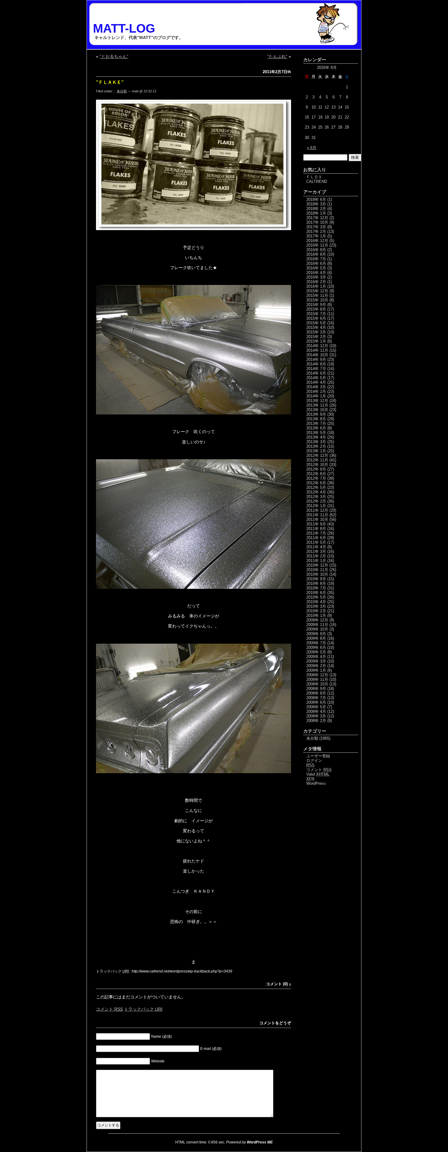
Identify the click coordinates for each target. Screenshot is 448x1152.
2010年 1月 (316, 615)
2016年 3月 (316, 277)
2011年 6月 (316, 537)
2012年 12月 (317, 455)
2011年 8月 (316, 528)
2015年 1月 (316, 341)
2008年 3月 (316, 716)
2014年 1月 (316, 396)
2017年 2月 (316, 231)
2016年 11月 (317, 245)
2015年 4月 (316, 327)
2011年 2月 (316, 556)
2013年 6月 (316, 428)
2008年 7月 (316, 697)
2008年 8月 (316, 693)
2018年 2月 (316, 208)
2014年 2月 (316, 391)
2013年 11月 (317, 405)
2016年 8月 (316, 254)
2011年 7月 (316, 533)
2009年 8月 (316, 638)
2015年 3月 (316, 332)
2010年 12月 (317, 565)
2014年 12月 (317, 345)
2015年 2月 (316, 336)
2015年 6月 (316, 318)
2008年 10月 (317, 684)
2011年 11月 (317, 515)
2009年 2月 (316, 665)
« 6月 (311, 147)
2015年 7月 (316, 313)
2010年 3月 (316, 606)
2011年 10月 (317, 519)
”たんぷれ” (277, 56)
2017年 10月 (317, 222)
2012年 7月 (316, 478)
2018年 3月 (316, 204)
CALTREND (316, 181)
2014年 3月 (316, 387)
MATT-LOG (124, 28)
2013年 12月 (317, 400)
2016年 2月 (316, 281)
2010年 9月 (316, 579)
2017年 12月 (317, 217)
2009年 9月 (316, 633)
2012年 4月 (316, 492)
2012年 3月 (316, 496)
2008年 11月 (317, 679)
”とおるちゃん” (114, 56)
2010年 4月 (316, 601)
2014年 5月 (316, 377)
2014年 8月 (316, 364)
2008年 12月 (317, 675)
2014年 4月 (316, 382)
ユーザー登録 (318, 756)
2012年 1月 (316, 505)
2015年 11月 (317, 295)
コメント (109, 1009)
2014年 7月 (316, 368)
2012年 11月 (317, 460)
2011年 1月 (316, 560)
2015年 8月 (316, 309)
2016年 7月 (316, 259)
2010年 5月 (316, 597)
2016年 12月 (317, 240)
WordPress (316, 783)
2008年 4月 (316, 711)
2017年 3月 (316, 227)
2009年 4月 (316, 656)
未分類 (122, 91)
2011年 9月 (316, 524)
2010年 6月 (316, 592)
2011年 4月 (316, 547)
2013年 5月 (316, 432)
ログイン (314, 760)
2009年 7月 (316, 643)
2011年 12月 (317, 510)
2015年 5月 (316, 323)
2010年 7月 (316, 588)
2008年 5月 (316, 707)
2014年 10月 (317, 355)
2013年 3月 (316, 441)
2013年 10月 (317, 409)
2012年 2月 (316, 501)
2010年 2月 (316, 611)
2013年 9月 (316, 414)
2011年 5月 (316, 542)
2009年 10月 (317, 629)
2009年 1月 (316, 670)
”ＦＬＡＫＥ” (110, 82)
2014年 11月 (317, 350)
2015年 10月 (317, 300)
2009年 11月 (317, 624)
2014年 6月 (316, 373)
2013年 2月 (316, 446)
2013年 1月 (316, 451)
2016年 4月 (316, 272)
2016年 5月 (316, 268)
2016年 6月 (316, 263)
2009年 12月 (317, 620)
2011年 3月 (316, 551)
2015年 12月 (317, 291)
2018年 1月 (316, 213)
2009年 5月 (316, 652)
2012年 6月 (316, 483)
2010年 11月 (317, 569)
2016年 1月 (316, 286)
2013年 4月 (316, 437)
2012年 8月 (316, 473)
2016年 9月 (316, 249)
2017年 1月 (316, 236)
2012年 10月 (317, 464)
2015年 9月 (316, 304)
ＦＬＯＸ (314, 177)
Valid (317, 774)
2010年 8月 (316, 583)
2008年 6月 (316, 702)
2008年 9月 (316, 688)
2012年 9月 (316, 469)
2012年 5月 (316, 487)
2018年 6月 (316, 199)
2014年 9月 (316, 359)
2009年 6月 (316, 647)
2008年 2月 (316, 720)
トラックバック (143, 1009)
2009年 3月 (316, 661)
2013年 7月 (316, 423)
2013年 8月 (316, 419)
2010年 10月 (317, 574)
